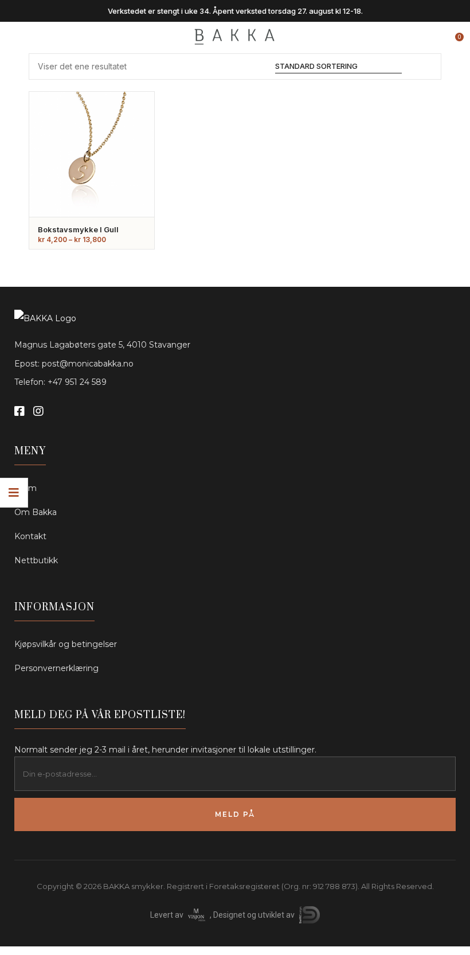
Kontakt (30, 536)
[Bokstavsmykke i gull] (91, 154)
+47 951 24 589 (77, 382)
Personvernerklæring (56, 668)
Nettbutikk (36, 560)
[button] (454, 32)
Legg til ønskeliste (130, 144)
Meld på (235, 814)
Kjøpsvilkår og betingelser (65, 644)
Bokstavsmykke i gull (78, 229)
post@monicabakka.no (88, 363)
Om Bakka (35, 512)
